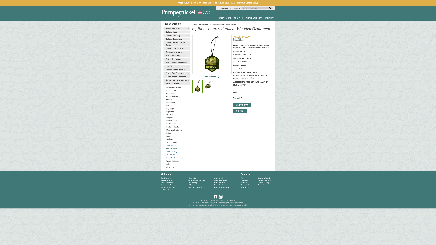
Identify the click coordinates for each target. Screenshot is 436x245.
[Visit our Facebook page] (215, 198)
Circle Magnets (172, 93)
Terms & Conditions (264, 180)
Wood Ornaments (172, 148)
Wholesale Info (254, 18)
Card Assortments (174, 52)
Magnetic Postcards (174, 130)
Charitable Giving (263, 183)
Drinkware (170, 102)
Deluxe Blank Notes (175, 48)
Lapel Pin (170, 111)
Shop (229, 18)
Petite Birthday (173, 55)
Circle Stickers (172, 96)
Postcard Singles (173, 127)
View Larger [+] (212, 76)
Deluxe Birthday (173, 35)
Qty (235, 92)
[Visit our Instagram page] (221, 198)
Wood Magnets (171, 145)
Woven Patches (172, 161)
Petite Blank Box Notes (176, 62)
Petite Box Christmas (175, 73)
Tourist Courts (172, 83)
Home (221, 18)
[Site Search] (270, 8)
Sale (168, 164)
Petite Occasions (173, 59)
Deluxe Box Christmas (176, 69)
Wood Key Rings (172, 151)
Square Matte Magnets (176, 80)
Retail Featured (173, 28)
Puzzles (169, 136)
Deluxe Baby (171, 32)
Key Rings (170, 108)
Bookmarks (171, 90)
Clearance (170, 167)
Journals (169, 105)
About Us (238, 18)
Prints (168, 133)
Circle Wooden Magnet (174, 158)
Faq (242, 178)
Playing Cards (171, 121)
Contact (269, 18)
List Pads (170, 66)
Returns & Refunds (247, 185)
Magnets (169, 117)
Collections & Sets (173, 87)
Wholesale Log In (225, 8)
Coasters (169, 99)
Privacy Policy (262, 185)
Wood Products (172, 142)
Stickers (169, 139)
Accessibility (245, 187)
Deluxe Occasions (174, 39)
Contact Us (244, 180)
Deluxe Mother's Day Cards (175, 43)
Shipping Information (264, 178)
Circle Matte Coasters (176, 76)
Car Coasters (170, 155)
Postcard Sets (171, 124)
